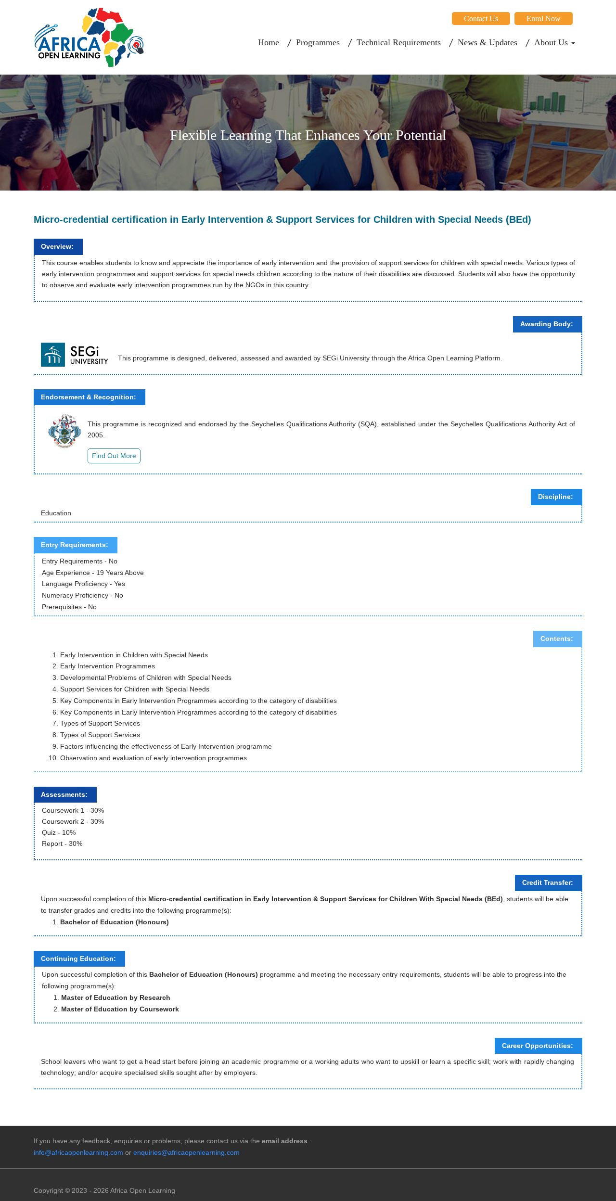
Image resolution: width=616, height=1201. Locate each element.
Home (268, 42)
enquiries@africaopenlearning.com (186, 1152)
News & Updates (487, 42)
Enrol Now (543, 18)
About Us (552, 42)
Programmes (318, 42)
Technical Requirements (399, 42)
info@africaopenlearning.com (78, 1152)
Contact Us (481, 18)
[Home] (89, 37)
